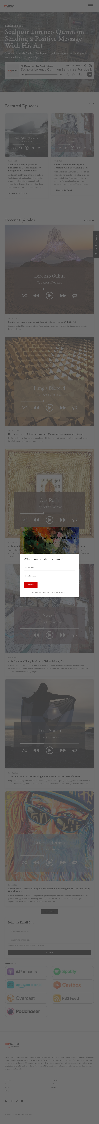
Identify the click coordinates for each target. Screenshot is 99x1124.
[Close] (75, 530)
